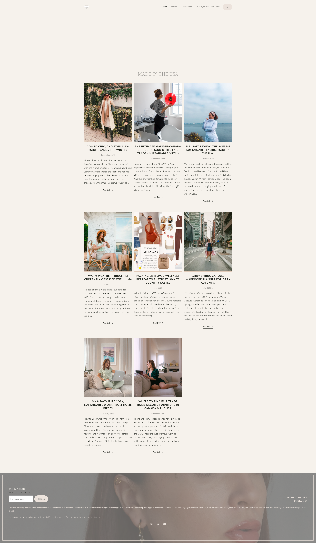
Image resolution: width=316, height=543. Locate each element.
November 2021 (158, 158)
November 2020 (158, 413)
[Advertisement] (158, 42)
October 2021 (208, 158)
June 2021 (108, 284)
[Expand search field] (227, 7)
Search (41, 498)
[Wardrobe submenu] (193, 6)
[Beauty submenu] (178, 6)
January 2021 (108, 413)
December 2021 (108, 155)
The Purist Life (17, 488)
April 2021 (208, 288)
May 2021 (158, 288)
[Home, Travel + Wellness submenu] (220, 6)
